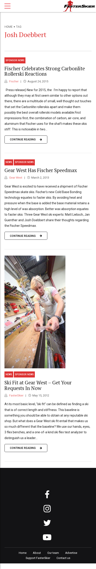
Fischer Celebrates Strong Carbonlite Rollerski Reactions (44, 71)
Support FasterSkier (38, 558)
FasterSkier (15, 395)
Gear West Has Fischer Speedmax (40, 170)
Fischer (13, 81)
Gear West (15, 177)
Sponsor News (15, 60)
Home (8, 26)
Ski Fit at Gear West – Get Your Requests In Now (38, 385)
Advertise (71, 552)
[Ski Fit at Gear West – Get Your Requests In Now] (48, 312)
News (9, 162)
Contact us (63, 558)
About (37, 552)
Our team (53, 552)
